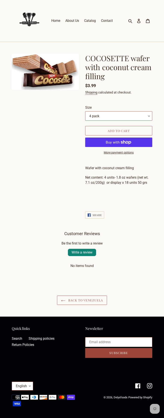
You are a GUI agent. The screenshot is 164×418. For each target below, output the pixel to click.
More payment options (119, 152)
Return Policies (23, 345)
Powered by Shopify (140, 397)
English (21, 386)
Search (17, 338)
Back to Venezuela (85, 300)
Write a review (82, 252)
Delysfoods (120, 397)
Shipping (91, 92)
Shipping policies (41, 338)
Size (88, 107)
